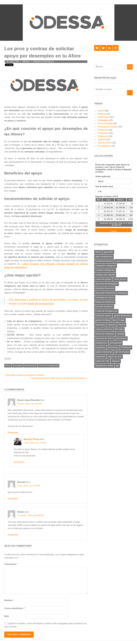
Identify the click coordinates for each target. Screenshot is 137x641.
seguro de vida (102, 361)
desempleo (17, 365)
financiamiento (30, 365)
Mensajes (119, 329)
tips (117, 365)
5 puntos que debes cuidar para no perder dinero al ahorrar (58, 378)
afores (8, 365)
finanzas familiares (104, 306)
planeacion (121, 338)
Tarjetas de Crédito (104, 365)
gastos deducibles (122, 315)
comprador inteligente (105, 265)
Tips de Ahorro (105, 143)
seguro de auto (115, 356)
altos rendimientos (104, 256)
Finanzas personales (43, 62)
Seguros (102, 139)
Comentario (11, 564)
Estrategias (103, 120)
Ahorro (101, 111)
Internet (121, 325)
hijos (114, 320)
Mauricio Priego (31, 439)
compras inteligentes (105, 270)
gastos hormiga (102, 320)
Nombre (9, 600)
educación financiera (105, 293)
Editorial (102, 114)
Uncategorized (105, 146)
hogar (122, 320)
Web (6, 616)
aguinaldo (108, 252)
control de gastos (103, 279)
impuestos (100, 325)
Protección (103, 136)
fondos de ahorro (103, 315)
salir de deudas (122, 352)
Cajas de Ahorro (123, 261)
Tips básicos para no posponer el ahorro (25, 375)
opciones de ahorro (104, 338)
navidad (120, 334)
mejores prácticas (103, 329)
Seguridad (100, 356)
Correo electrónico (14, 608)
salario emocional (103, 352)
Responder (13, 432)
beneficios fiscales (104, 261)
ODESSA (26, 62)
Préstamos (126, 347)
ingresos (111, 325)
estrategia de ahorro (104, 297)
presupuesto (116, 343)
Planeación (103, 133)
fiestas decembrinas (104, 302)
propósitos (100, 347)
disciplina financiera (104, 288)
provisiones (113, 347)
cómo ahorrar (120, 279)
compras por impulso (105, 275)
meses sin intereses (104, 334)
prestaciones (101, 343)
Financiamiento (105, 123)
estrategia (122, 293)
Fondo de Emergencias (48, 365)
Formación (103, 130)
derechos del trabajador (106, 284)
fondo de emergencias (41, 303)
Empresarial (103, 117)
